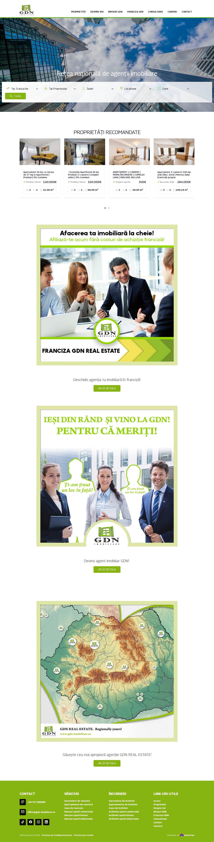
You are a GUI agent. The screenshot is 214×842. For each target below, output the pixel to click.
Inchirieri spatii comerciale (124, 811)
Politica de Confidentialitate (57, 835)
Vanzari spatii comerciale (78, 811)
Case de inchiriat (118, 808)
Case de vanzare (73, 808)
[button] (105, 208)
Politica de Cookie (83, 835)
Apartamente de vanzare (78, 804)
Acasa (157, 800)
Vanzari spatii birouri (76, 815)
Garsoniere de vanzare (77, 800)
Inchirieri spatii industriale (124, 818)
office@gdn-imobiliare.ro (41, 812)
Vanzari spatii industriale (78, 818)
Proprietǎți (78, 11)
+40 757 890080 (36, 802)
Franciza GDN (135, 11)
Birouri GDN (115, 11)
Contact (187, 11)
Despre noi (97, 11)
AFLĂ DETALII (107, 388)
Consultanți (155, 11)
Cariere (172, 11)
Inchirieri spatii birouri (121, 815)
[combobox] (22, 89)
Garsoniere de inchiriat (122, 800)
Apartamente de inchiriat (123, 804)
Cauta (17, 95)
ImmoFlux (189, 835)
